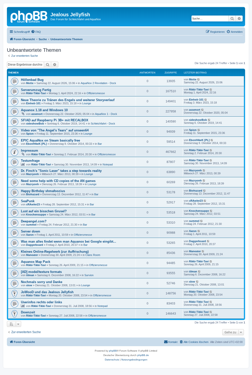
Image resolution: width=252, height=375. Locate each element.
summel (31, 224)
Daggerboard (34, 244)
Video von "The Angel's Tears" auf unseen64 (55, 130)
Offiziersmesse (96, 93)
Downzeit (28, 312)
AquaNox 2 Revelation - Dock (98, 83)
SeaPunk (27, 201)
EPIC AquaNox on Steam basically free (50, 140)
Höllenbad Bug (32, 80)
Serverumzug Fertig (36, 90)
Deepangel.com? (34, 221)
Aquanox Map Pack (35, 262)
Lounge (86, 103)
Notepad (108, 164)
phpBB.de (143, 355)
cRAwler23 (33, 204)
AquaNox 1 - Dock (106, 113)
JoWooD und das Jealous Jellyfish (47, 292)
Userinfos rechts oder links (41, 302)
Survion (89, 275)
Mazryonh (32, 174)
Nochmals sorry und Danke (41, 282)
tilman (30, 275)
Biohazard (32, 194)
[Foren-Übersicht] (29, 16)
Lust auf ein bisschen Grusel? (44, 211)
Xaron (30, 234)
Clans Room (92, 254)
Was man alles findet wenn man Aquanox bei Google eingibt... (68, 241)
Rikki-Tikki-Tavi (36, 93)
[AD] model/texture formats (41, 272)
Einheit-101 (33, 103)
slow (29, 285)
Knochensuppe (36, 214)
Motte (29, 83)
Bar (100, 143)
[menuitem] (36, 32)
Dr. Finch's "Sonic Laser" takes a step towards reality (61, 171)
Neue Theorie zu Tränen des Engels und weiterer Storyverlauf (67, 100)
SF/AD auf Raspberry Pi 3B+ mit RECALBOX (54, 120)
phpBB (113, 350)
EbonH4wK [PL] (36, 143)
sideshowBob (35, 123)
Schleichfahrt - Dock (103, 123)
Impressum (29, 150)
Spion (30, 133)
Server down (30, 231)
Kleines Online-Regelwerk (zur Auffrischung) (55, 251)
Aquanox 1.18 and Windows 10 (44, 110)
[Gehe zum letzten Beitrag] (198, 79)
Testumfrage (30, 160)
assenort (37, 113)
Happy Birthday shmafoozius (43, 191)
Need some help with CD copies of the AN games (58, 181)
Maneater (32, 254)
